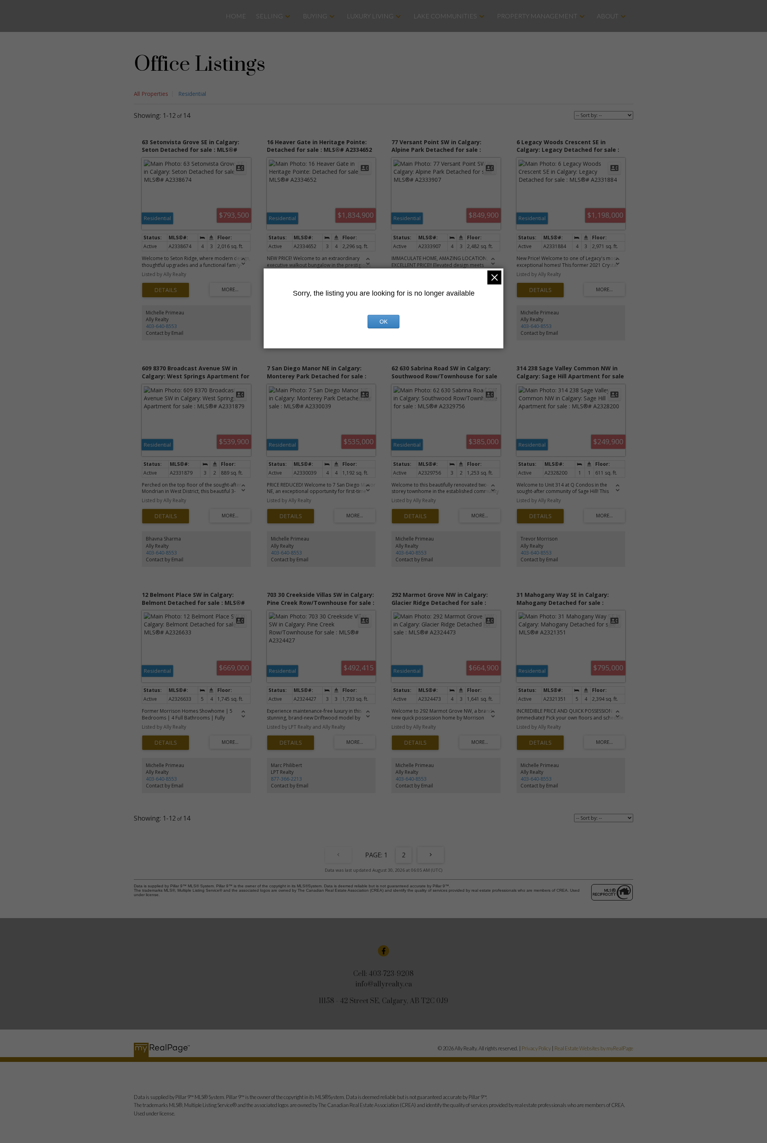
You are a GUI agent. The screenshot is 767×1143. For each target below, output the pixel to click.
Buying (315, 16)
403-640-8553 (161, 326)
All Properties (151, 93)
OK (383, 321)
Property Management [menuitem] (537, 16)
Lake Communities (445, 16)
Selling (269, 16)
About (607, 16)
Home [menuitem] (236, 16)
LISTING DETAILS (165, 290)
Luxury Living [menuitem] (370, 16)
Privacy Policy (536, 1048)
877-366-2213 (286, 778)
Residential (192, 93)
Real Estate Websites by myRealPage (593, 1048)
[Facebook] (383, 950)
